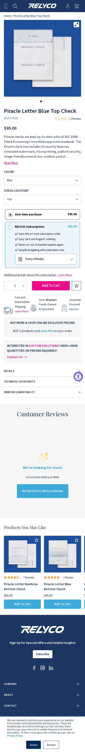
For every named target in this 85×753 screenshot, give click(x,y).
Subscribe (42, 654)
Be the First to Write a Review (42, 491)
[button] (6, 6)
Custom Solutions (44, 345)
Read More (11, 163)
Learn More (65, 275)
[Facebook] (34, 668)
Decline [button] (51, 744)
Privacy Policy (14, 735)
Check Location (16, 191)
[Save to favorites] (76, 285)
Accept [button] (33, 744)
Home (7, 16)
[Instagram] (42, 668)
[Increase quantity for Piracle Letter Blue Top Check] (23, 285)
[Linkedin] (51, 668)
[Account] (68, 6)
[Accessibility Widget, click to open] (78, 376)
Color (9, 172)
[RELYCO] (42, 6)
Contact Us (14, 357)
